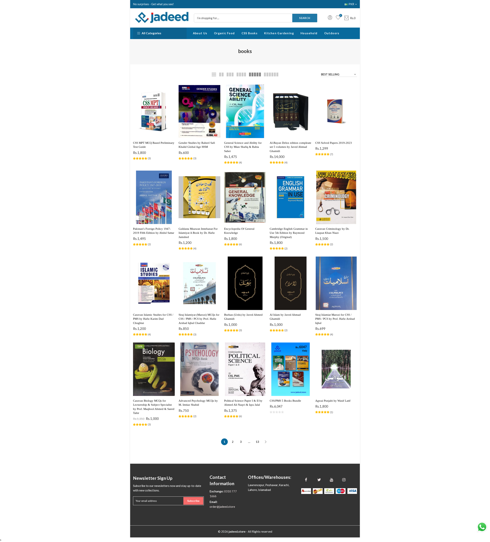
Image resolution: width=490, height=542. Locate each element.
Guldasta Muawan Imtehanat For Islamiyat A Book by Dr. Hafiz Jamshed (198, 233)
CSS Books (250, 33)
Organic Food (224, 33)
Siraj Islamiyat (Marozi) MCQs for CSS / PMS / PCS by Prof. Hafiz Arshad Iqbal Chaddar (199, 319)
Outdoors (331, 33)
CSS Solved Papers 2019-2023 (333, 142)
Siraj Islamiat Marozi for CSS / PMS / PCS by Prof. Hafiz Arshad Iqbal (335, 319)
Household (309, 33)
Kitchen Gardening (279, 33)
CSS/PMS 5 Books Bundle (285, 400)
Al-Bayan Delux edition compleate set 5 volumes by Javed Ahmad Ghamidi (290, 147)
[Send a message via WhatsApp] (482, 527)
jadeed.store (237, 531)
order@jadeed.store (222, 506)
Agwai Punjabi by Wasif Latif (332, 400)
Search (304, 18)
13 (257, 441)
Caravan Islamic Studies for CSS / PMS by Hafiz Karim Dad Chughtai (153, 319)
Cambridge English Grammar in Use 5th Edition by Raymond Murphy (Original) (289, 233)
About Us (200, 33)
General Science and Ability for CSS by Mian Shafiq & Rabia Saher (243, 147)
